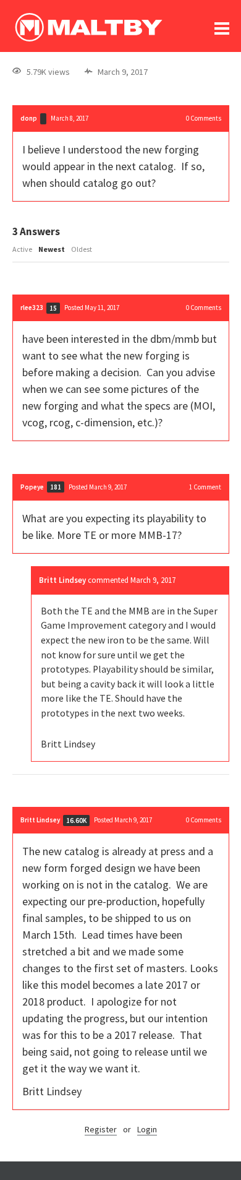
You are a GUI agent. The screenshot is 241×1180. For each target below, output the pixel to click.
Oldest (81, 249)
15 (53, 308)
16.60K (76, 820)
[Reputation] (43, 118)
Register (101, 1129)
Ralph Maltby (88, 27)
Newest (51, 249)
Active (22, 249)
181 (55, 487)
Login (147, 1129)
